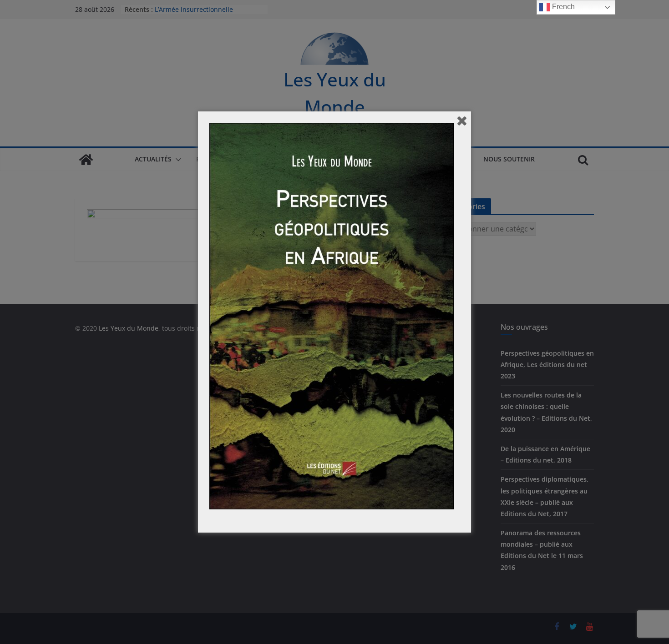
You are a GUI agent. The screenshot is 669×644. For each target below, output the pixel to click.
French (562, 6)
